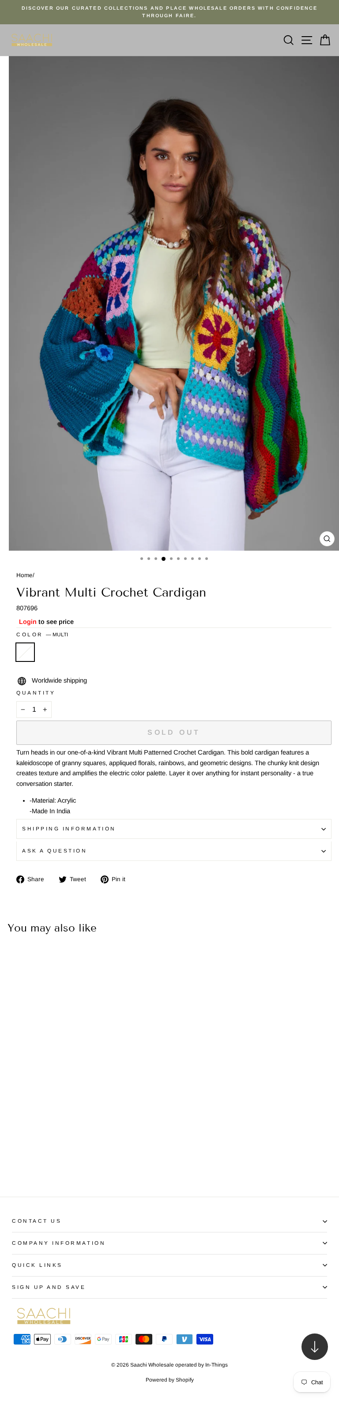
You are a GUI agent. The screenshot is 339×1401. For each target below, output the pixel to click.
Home (24, 575)
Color (42, 634)
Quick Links (37, 1265)
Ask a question (54, 850)
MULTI (25, 652)
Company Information (58, 1243)
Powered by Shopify (170, 1380)
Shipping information (69, 828)
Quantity (35, 692)
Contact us (36, 1221)
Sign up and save (49, 1287)
